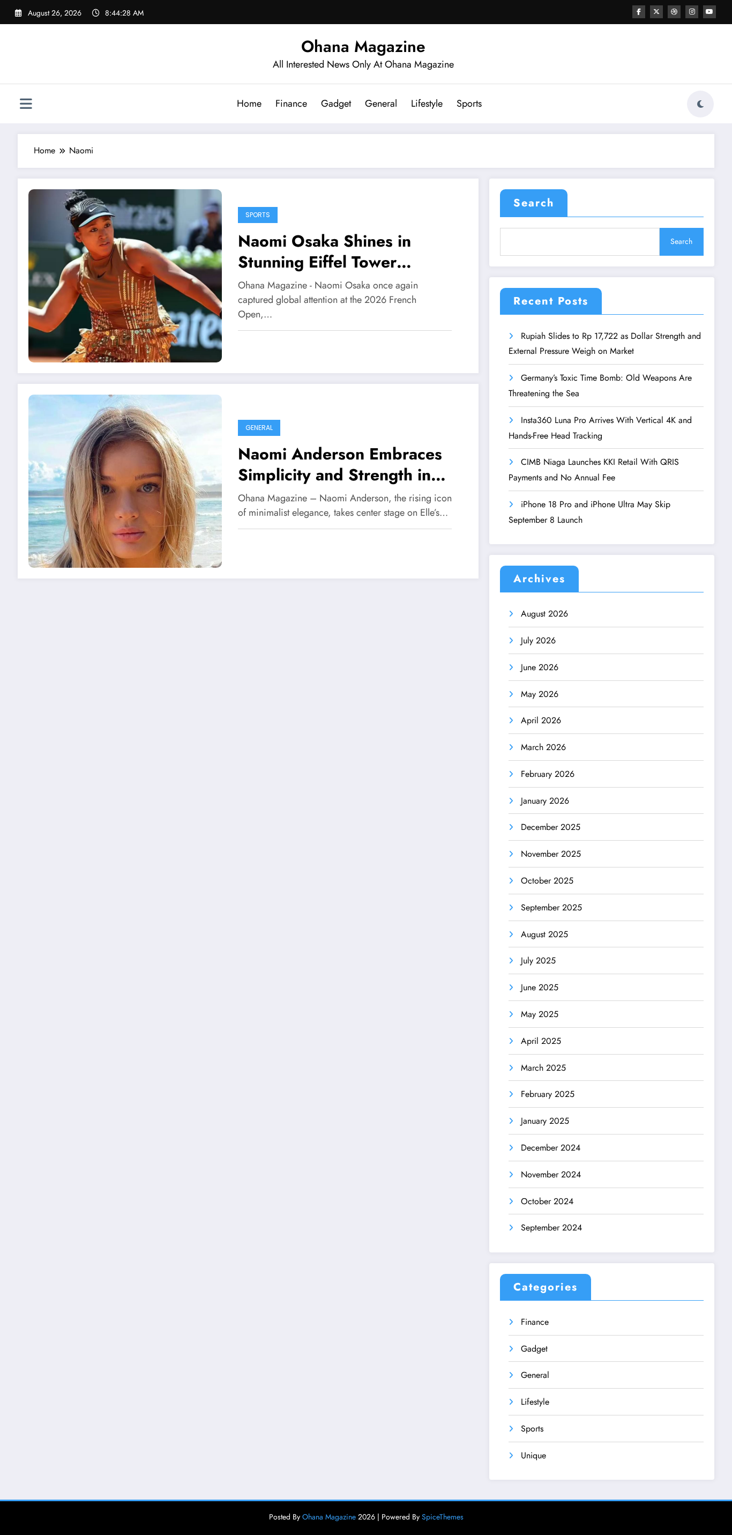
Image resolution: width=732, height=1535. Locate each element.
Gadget (336, 103)
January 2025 (545, 1121)
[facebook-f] (638, 11)
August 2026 (544, 613)
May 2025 (539, 1014)
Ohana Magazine (363, 46)
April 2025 (541, 1041)
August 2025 (544, 934)
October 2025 (547, 880)
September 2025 (551, 907)
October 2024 (547, 1201)
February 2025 (547, 1094)
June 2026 (539, 667)
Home (249, 103)
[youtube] (709, 11)
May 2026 (539, 694)
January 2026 (545, 801)
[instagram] (691, 11)
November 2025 (551, 854)
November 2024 (551, 1174)
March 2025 (543, 1068)
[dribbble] (674, 11)
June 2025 (539, 987)
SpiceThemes (443, 1516)
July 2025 (538, 960)
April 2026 (541, 720)
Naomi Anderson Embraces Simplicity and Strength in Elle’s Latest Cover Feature (340, 464)
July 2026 (538, 640)
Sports (469, 103)
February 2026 (547, 774)
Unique (533, 1455)
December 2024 (550, 1147)
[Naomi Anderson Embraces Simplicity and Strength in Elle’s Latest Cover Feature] (125, 480)
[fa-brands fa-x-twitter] (656, 11)
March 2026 (543, 747)
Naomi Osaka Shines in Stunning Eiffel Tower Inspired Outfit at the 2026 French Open (340, 251)
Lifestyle (427, 103)
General (381, 103)
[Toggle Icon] (26, 105)
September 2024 (551, 1227)
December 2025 (550, 827)
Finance (291, 103)
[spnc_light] (700, 104)
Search (533, 203)
